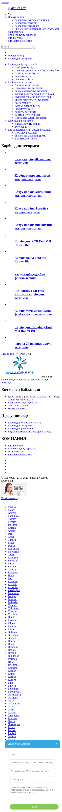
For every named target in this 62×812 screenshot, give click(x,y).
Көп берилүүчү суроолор (22, 34)
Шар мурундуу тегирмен (29, 88)
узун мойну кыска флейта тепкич (33, 96)
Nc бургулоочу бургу (26, 73)
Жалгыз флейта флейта (28, 105)
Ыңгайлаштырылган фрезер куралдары (37, 28)
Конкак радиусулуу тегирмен (31, 91)
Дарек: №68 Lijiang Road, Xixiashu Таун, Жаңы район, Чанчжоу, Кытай (34, 398)
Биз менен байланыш (20, 40)
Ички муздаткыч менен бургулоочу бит (37, 70)
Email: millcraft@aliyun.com (23, 402)
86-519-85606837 (17, 408)
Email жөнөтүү (9, 498)
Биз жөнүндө (15, 37)
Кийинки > (10, 353)
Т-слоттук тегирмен (26, 138)
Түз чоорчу (21, 126)
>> (18, 353)
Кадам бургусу (23, 76)
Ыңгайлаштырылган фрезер (30, 135)
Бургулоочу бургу (25, 79)
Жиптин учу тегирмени (28, 114)
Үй (9, 14)
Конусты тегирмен (25, 111)
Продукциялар (16, 17)
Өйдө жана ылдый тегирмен (31, 117)
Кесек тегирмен (23, 102)
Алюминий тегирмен (27, 85)
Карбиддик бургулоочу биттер (32, 20)
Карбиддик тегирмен (26, 23)
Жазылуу (6, 382)
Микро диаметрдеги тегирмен (32, 99)
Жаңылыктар (15, 31)
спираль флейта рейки (27, 123)
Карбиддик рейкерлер (27, 25)
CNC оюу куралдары (26, 132)
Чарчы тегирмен (24, 108)
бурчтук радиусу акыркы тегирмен (34, 94)
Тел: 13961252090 (18, 405)
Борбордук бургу (24, 67)
